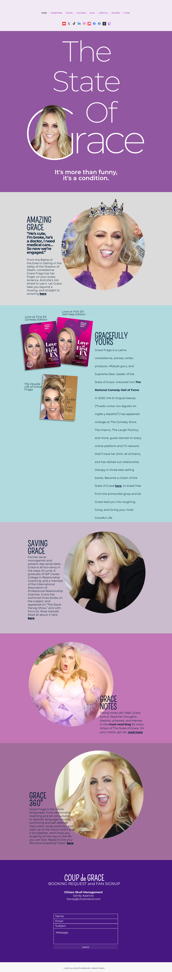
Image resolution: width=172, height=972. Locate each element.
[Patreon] (89, 23)
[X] (69, 23)
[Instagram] (84, 23)
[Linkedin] (79, 23)
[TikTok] (74, 23)
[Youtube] (64, 23)
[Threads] (104, 23)
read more (135, 732)
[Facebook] (94, 23)
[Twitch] (109, 23)
